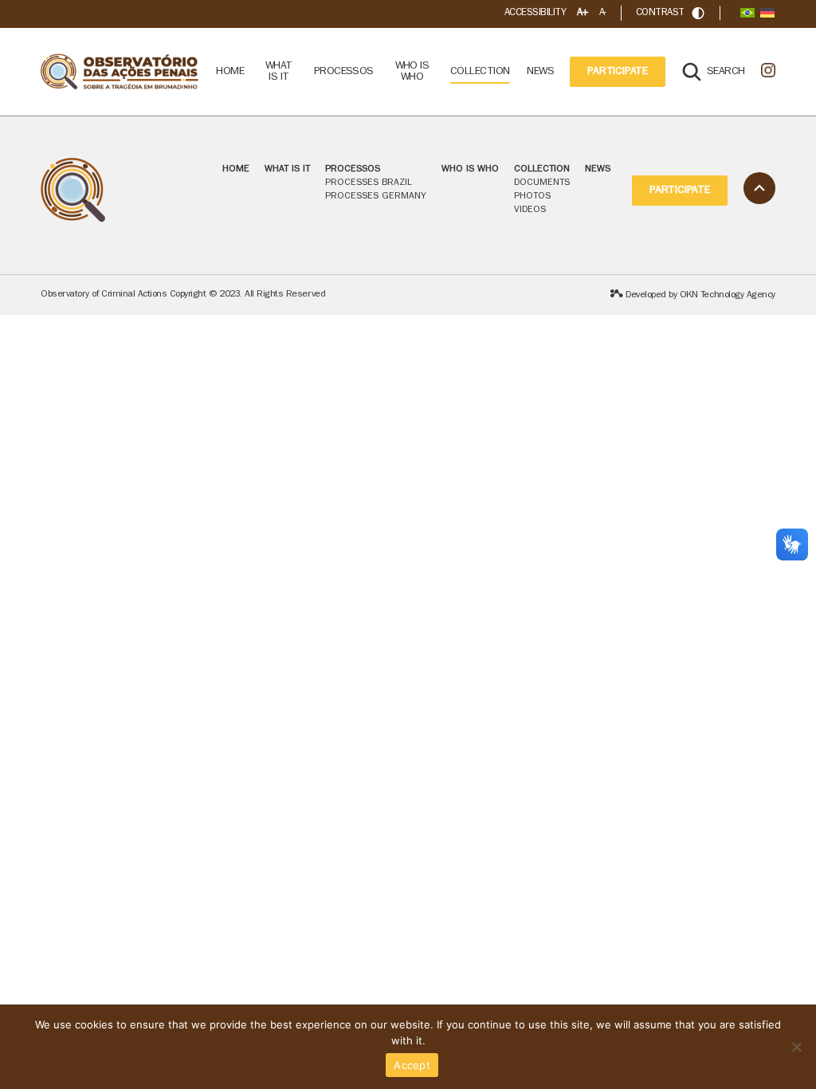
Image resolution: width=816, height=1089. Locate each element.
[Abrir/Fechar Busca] (698, 13)
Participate (617, 71)
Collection (479, 71)
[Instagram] (768, 72)
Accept (412, 1065)
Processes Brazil (368, 183)
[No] (796, 1047)
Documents (542, 183)
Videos (530, 210)
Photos (532, 197)
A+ (582, 13)
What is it (278, 72)
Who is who (412, 72)
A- (602, 13)
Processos (352, 170)
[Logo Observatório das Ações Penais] (120, 190)
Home (230, 71)
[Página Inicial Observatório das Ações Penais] (120, 72)
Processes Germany (375, 197)
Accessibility (535, 13)
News (540, 71)
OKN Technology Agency (727, 296)
